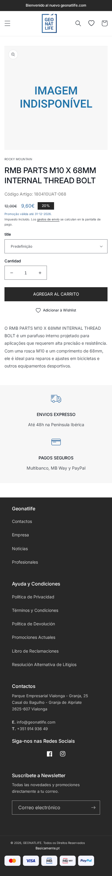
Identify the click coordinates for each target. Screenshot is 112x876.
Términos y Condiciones (35, 610)
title (7, 234)
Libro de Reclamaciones (35, 650)
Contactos (22, 521)
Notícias (20, 548)
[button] (7, 23)
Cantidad (12, 260)
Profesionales (25, 562)
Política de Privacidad (33, 596)
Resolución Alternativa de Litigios (44, 664)
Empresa (20, 534)
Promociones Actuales (33, 637)
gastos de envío (48, 219)
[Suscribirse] (93, 808)
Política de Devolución (33, 623)
